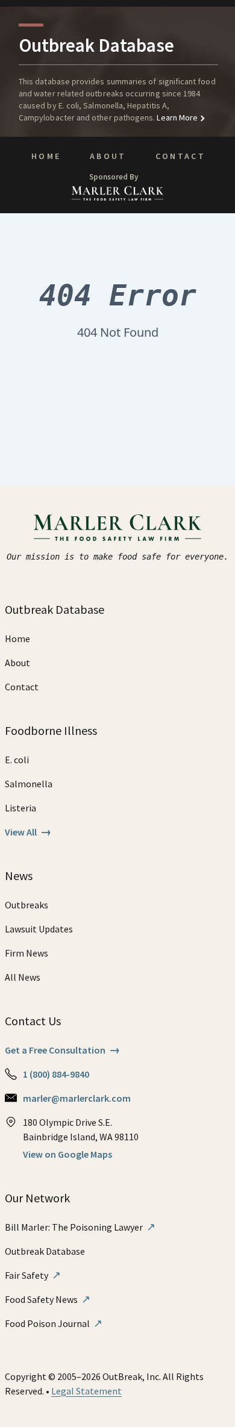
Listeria (20, 808)
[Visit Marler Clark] (118, 527)
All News (22, 977)
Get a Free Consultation (62, 1050)
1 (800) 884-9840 (56, 1074)
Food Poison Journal (53, 1323)
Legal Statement (86, 1391)
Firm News (26, 953)
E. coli (17, 760)
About (108, 156)
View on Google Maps (67, 1154)
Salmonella (28, 784)
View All (28, 832)
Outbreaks (26, 905)
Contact (180, 156)
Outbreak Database (45, 1251)
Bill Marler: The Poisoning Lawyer (80, 1227)
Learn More (176, 117)
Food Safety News (47, 1299)
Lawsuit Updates (39, 929)
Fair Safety (33, 1275)
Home (46, 156)
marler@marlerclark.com (77, 1098)
